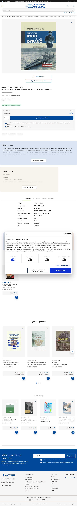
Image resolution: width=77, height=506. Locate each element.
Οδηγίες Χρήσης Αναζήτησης (32, 486)
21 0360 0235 (72, 1)
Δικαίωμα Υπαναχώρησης (54, 487)
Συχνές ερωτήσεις (55, 479)
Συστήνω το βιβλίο (39, 76)
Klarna (52, 490)
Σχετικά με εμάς (29, 477)
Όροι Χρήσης (60, 504)
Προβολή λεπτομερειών (62, 265)
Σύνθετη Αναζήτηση (69, 13)
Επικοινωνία (54, 481)
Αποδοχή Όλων (60, 270)
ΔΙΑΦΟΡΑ (17, 16)
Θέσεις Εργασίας (29, 479)
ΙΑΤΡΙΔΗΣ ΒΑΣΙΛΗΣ (7, 92)
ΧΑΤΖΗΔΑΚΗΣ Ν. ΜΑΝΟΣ (8, 287)
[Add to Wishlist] (72, 22)
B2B (52, 483)
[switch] (30, 259)
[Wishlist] (67, 5)
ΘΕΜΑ (6, 16)
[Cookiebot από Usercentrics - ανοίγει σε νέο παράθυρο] (64, 234)
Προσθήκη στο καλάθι (42, 118)
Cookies (27, 491)
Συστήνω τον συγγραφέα (40, 80)
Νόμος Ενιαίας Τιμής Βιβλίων (32, 488)
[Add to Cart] (16, 297)
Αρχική (3, 16)
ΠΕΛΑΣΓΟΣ (9, 100)
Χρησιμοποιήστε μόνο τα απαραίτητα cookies (38, 270)
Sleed (45, 504)
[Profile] (70, 5)
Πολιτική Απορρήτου (70, 504)
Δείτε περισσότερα (38, 160)
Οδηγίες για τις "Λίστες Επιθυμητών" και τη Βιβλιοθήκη (35, 483)
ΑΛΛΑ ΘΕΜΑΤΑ (12, 16)
